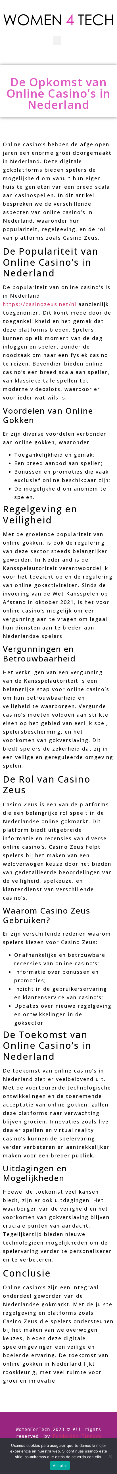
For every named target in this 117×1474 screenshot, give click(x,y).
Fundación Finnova (77, 1436)
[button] (57, 40)
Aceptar (60, 1465)
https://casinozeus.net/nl (39, 304)
